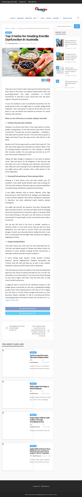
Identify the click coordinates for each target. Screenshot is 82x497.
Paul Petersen (34, 393)
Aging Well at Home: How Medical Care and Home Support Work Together (40, 451)
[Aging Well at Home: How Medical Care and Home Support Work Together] (17, 457)
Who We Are (32, 2)
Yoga (42, 18)
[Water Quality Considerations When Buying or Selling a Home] (60, 70)
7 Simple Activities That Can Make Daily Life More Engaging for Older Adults (71, 57)
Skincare (20, 18)
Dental (48, 18)
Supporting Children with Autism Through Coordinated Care (40, 420)
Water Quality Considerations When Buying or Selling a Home (71, 70)
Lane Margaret (34, 362)
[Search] (78, 18)
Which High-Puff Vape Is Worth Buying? (39, 388)
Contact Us (22, 2)
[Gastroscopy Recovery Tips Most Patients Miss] (17, 363)
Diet (35, 18)
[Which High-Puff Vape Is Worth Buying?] (17, 394)
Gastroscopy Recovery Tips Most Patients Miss (39, 356)
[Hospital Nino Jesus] (41, 9)
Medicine (28, 18)
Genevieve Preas (13, 43)
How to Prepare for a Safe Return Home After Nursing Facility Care (71, 43)
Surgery (56, 18)
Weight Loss (67, 18)
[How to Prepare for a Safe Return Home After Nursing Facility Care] (60, 43)
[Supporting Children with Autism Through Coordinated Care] (17, 426)
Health (12, 18)
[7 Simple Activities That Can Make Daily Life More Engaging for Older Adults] (60, 56)
